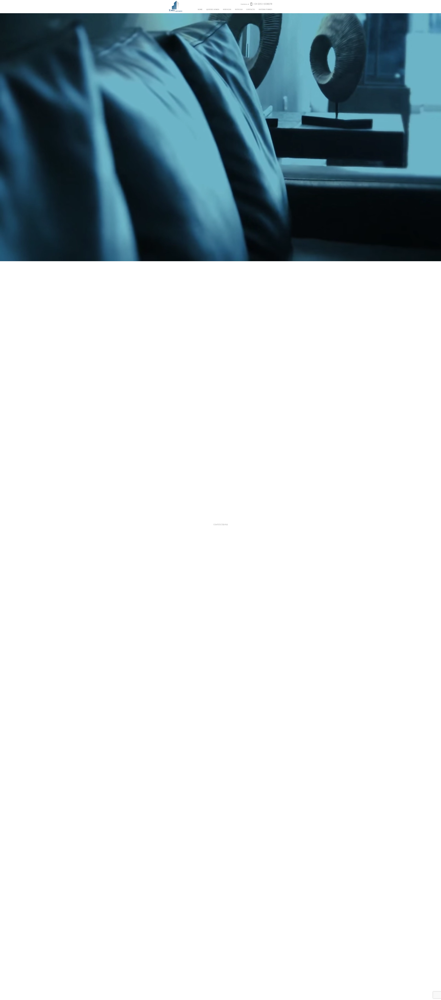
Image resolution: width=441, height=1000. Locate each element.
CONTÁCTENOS (220, 524)
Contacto (250, 9)
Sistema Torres (265, 9)
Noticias (239, 9)
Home (200, 9)
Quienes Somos (212, 9)
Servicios (227, 9)
